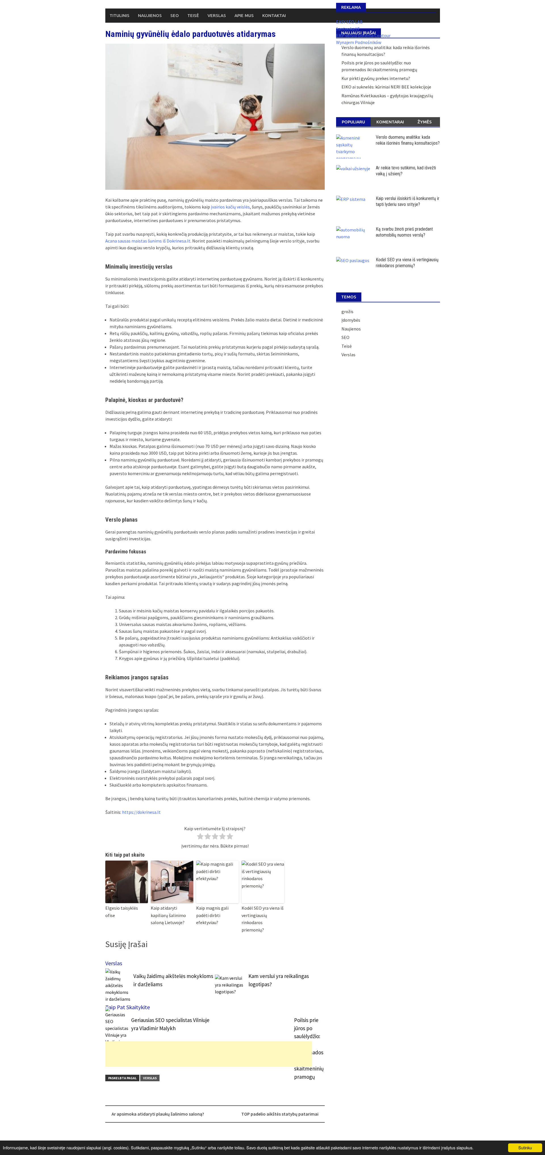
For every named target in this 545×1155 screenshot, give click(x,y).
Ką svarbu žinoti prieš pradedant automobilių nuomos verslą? (404, 232)
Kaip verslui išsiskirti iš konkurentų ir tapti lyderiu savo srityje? (407, 201)
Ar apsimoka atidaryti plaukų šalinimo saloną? (158, 1114)
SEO (174, 15)
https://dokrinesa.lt (141, 812)
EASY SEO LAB (349, 22)
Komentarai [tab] (390, 121)
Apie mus (244, 15)
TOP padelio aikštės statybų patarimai (279, 1114)
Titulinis (119, 15)
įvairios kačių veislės (230, 207)
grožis (347, 311)
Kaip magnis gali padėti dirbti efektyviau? (212, 915)
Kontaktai (274, 15)
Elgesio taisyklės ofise (121, 911)
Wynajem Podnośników (358, 42)
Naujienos (150, 15)
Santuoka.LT (348, 28)
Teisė (193, 15)
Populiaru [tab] (353, 121)
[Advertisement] (208, 1054)
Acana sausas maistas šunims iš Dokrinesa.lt (147, 241)
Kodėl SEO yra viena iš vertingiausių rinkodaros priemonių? (263, 919)
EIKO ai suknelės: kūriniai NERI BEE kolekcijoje (386, 87)
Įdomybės (350, 320)
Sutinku (525, 1147)
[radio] (200, 837)
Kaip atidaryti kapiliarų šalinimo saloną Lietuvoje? (168, 915)
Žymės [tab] (425, 121)
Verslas (216, 15)
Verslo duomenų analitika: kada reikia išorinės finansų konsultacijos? (408, 140)
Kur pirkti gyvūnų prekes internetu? (375, 78)
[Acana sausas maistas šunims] (215, 117)
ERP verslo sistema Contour (363, 35)
